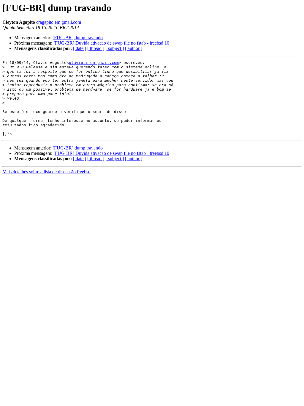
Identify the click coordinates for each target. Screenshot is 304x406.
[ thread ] (95, 48)
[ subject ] (114, 48)
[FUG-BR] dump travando (78, 37)
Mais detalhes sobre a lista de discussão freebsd (46, 171)
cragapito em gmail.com (58, 22)
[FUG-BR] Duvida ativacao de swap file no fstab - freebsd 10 (111, 42)
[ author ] (133, 48)
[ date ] (79, 48)
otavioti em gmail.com (94, 62)
